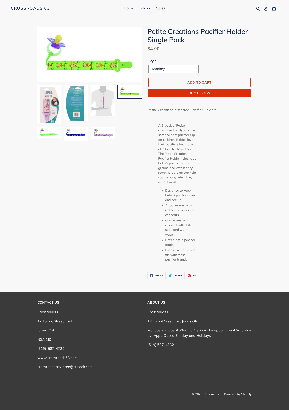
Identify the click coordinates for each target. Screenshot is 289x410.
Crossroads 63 (30, 8)
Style (152, 61)
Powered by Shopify (238, 394)
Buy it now (199, 93)
